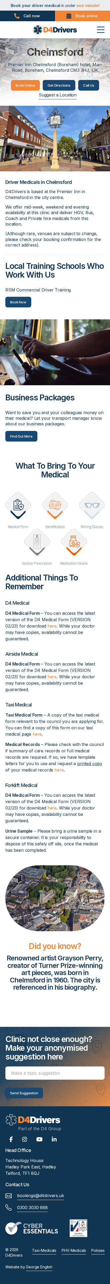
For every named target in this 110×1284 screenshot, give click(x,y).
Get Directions (59, 85)
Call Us (88, 85)
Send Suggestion (24, 1093)
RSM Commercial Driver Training (38, 290)
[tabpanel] (55, 975)
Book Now (18, 302)
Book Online (25, 85)
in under (55, 5)
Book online (86, 15)
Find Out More (21, 436)
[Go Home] (55, 29)
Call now (31, 15)
